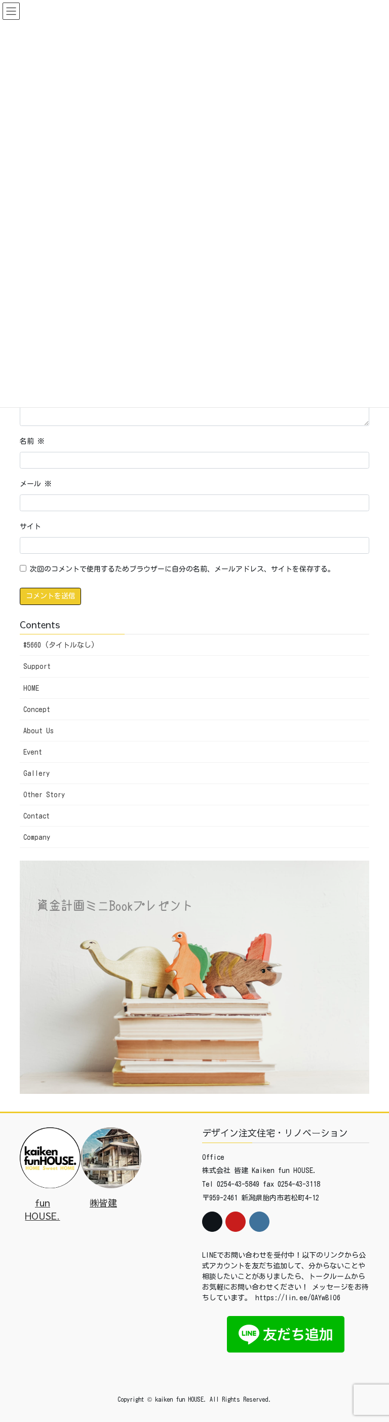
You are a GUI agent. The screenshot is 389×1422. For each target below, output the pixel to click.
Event (32, 752)
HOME (31, 688)
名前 (32, 441)
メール (36, 483)
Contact (36, 816)
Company (36, 837)
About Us (38, 730)
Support (37, 666)
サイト (30, 526)
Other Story (44, 794)
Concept (36, 709)
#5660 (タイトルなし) (59, 645)
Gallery (36, 773)
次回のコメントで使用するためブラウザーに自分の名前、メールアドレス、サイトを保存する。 (182, 569)
